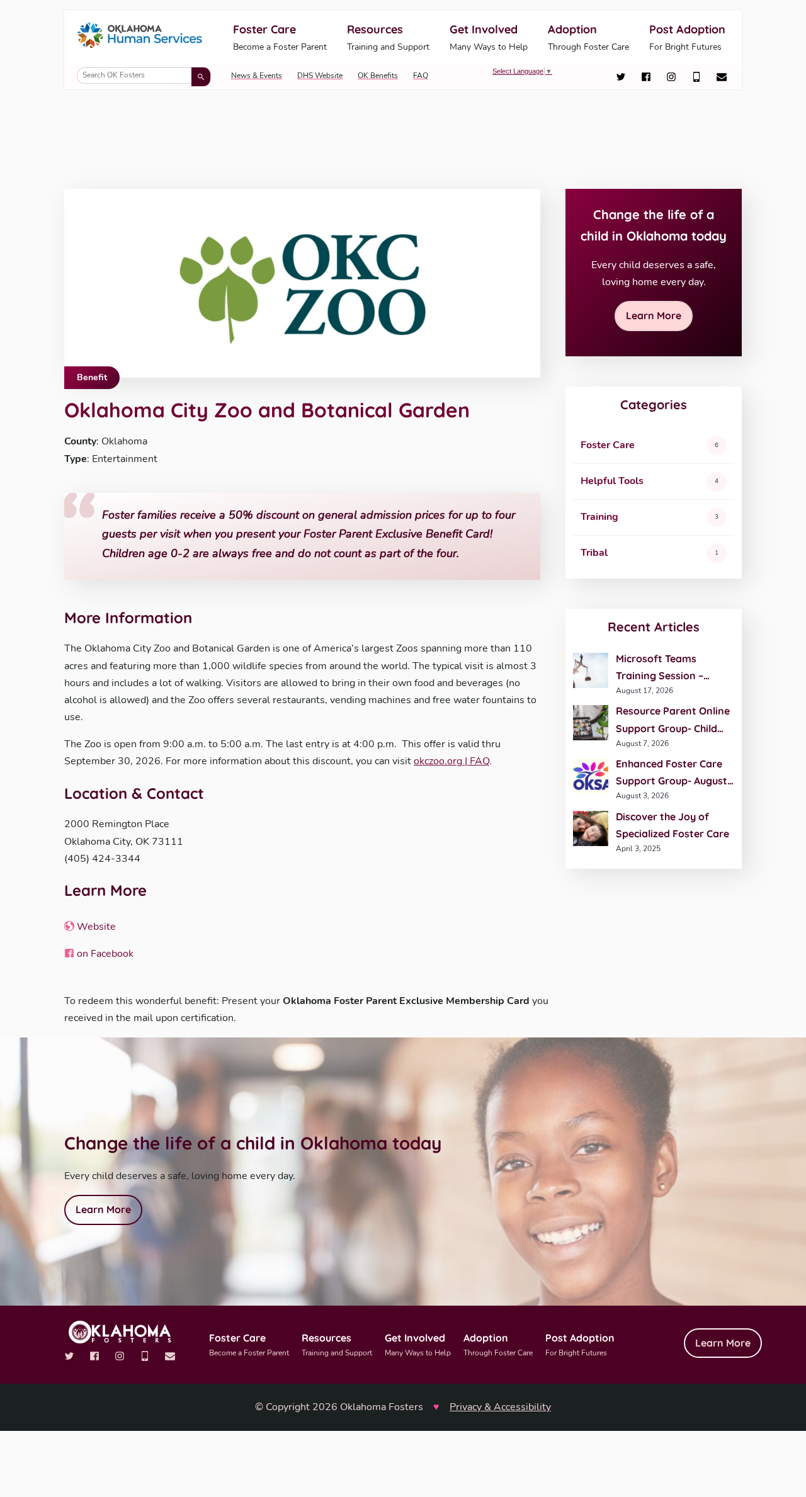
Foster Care (280, 37)
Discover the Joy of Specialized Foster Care (672, 825)
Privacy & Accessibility (500, 1407)
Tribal (594, 553)
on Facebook (103, 954)
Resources (388, 37)
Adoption (588, 37)
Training (599, 517)
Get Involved (489, 37)
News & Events (256, 76)
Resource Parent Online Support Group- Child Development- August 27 (675, 720)
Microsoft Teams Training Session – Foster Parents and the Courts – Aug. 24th (672, 668)
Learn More (653, 315)
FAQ (420, 76)
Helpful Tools (612, 481)
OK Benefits (378, 76)
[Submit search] (200, 76)
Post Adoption (687, 37)
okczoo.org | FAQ (451, 761)
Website (95, 927)
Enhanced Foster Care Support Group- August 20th (671, 773)
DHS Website (320, 76)
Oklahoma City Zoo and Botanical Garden (267, 409)
